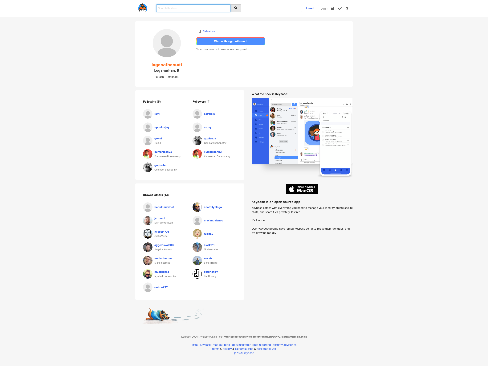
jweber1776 (161, 232)
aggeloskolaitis (164, 245)
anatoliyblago (213, 207)
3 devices (209, 31)
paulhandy (211, 272)
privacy (227, 349)
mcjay (208, 127)
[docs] (347, 8)
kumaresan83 (163, 152)
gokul (158, 138)
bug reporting (262, 345)
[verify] (340, 8)
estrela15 (209, 114)
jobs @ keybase (244, 353)
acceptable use (266, 349)
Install (310, 8)
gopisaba (160, 165)
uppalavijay (161, 127)
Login (324, 8)
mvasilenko (161, 272)
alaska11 (209, 245)
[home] (142, 7)
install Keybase (201, 345)
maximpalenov (213, 220)
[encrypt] (332, 8)
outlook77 (161, 287)
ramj (157, 114)
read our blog (221, 345)
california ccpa (244, 349)
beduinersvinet (164, 207)
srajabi (208, 258)
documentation (241, 345)
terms (215, 349)
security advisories (284, 345)
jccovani (159, 218)
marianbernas (163, 258)
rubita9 (208, 234)
